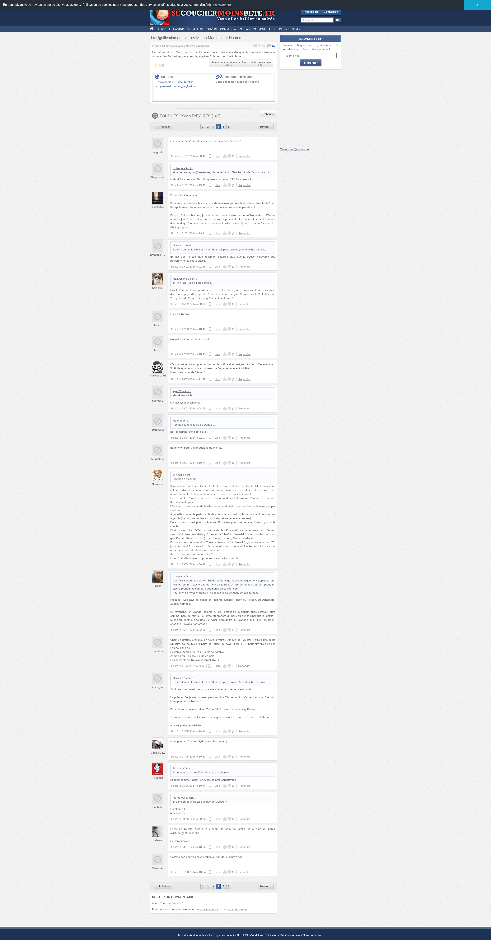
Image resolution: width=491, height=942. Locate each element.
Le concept (227, 935)
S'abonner (268, 113)
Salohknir (157, 287)
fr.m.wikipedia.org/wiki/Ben (186, 725)
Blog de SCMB (289, 29)
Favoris (250, 29)
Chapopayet (157, 177)
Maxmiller (158, 868)
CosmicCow (158, 752)
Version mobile (198, 935)
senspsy (178, 576)
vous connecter (209, 909)
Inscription (311, 11)
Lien (217, 156)
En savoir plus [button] (222, 5)
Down (229, 156)
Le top (161, 29)
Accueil (182, 935)
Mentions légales (290, 935)
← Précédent (163, 126)
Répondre (244, 156)
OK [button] (478, 5)
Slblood (177, 768)
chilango (178, 168)
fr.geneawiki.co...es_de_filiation (177, 86)
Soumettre (195, 29)
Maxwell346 (180, 278)
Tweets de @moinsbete (294, 149)
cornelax (170, 45)
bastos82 (157, 400)
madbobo (157, 807)
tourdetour (157, 458)
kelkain (157, 840)
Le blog (213, 935)
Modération (268, 29)
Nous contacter (312, 935)
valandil (177, 474)
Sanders (158, 651)
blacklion (178, 245)
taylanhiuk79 (157, 254)
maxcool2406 (158, 375)
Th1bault (157, 777)
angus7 (157, 152)
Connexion (331, 11)
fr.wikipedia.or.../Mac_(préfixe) (176, 81)
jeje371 (177, 391)
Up (225, 156)
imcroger (157, 687)
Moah (157, 325)
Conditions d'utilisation (263, 935)
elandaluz (158, 206)
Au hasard (176, 29)
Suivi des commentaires (224, 29)
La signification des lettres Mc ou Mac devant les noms (197, 38)
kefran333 (158, 429)
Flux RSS (242, 935)
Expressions (202, 45)
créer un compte (237, 909)
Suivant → (266, 126)
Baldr (158, 585)
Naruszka (157, 484)
